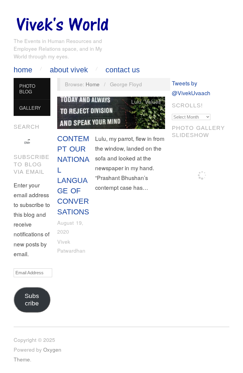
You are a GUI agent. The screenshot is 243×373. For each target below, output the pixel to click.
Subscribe (32, 299)
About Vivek (69, 70)
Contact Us (122, 70)
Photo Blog (27, 88)
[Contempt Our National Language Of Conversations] (111, 114)
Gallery (30, 107)
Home (23, 70)
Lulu (136, 101)
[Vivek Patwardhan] (62, 22)
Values (153, 101)
